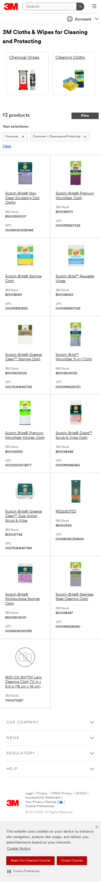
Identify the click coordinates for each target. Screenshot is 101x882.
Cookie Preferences (39, 806)
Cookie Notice (19, 849)
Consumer (11, 136)
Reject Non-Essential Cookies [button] (30, 860)
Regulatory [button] (20, 753)
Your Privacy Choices (40, 802)
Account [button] (83, 19)
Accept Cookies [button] (72, 860)
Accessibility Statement (42, 797)
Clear (7, 146)
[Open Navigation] (94, 7)
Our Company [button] (22, 722)
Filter (85, 115)
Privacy (42, 793)
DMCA (81, 793)
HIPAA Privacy (62, 793)
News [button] (12, 738)
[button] (23, 871)
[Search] (80, 6)
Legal (29, 793)
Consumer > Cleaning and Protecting (56, 136)
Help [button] (11, 769)
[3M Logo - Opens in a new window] (11, 6)
